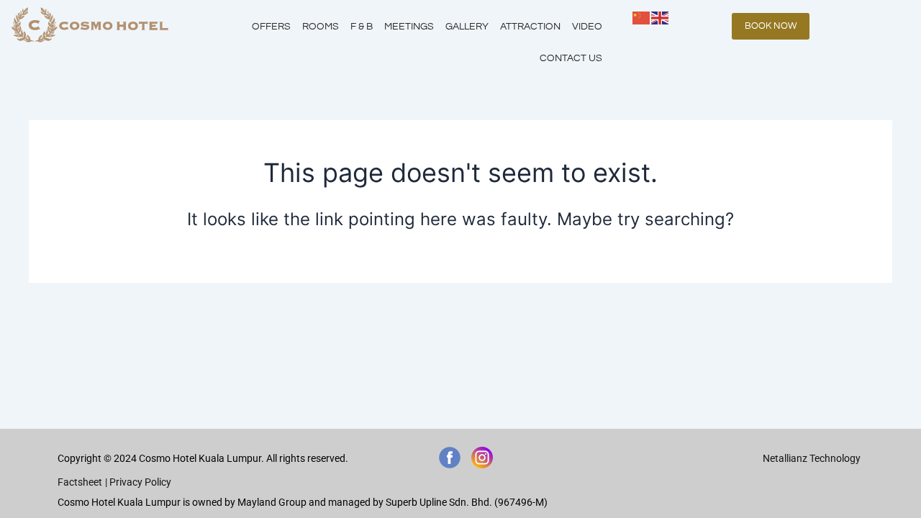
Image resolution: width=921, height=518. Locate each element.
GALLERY (467, 27)
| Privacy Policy (138, 482)
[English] (660, 16)
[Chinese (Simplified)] (641, 16)
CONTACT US (571, 58)
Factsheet (80, 482)
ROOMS (320, 27)
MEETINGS (409, 27)
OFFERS (271, 27)
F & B (361, 27)
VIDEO (587, 27)
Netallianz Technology (812, 458)
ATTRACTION (530, 27)
